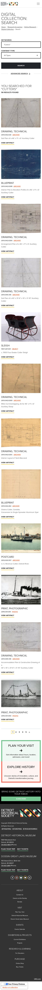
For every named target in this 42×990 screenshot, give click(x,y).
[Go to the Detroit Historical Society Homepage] (10, 3)
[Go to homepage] (21, 815)
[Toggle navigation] (38, 4)
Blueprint (7, 183)
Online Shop (20, 963)
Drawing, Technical (14, 131)
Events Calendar (20, 929)
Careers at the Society (20, 898)
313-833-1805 (6, 845)
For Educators (19, 953)
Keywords (6, 40)
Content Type (8, 50)
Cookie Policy (18, 829)
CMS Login (37, 979)
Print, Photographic (14, 608)
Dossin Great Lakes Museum (20, 919)
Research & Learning (15, 27)
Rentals (19, 902)
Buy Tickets (22, 849)
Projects (19, 943)
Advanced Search (19, 73)
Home (3, 27)
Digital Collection (7, 29)
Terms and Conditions (31, 829)
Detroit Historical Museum (20, 915)
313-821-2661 (5, 865)
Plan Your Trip (8, 849)
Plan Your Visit (19, 912)
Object (15, 349)
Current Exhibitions (20, 939)
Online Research (30, 27)
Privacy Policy (7, 829)
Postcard (7, 557)
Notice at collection (10, 987)
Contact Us (19, 895)
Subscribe (21, 799)
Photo (15, 612)
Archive (16, 135)
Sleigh (5, 345)
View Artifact (7, 143)
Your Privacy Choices (16, 984)
